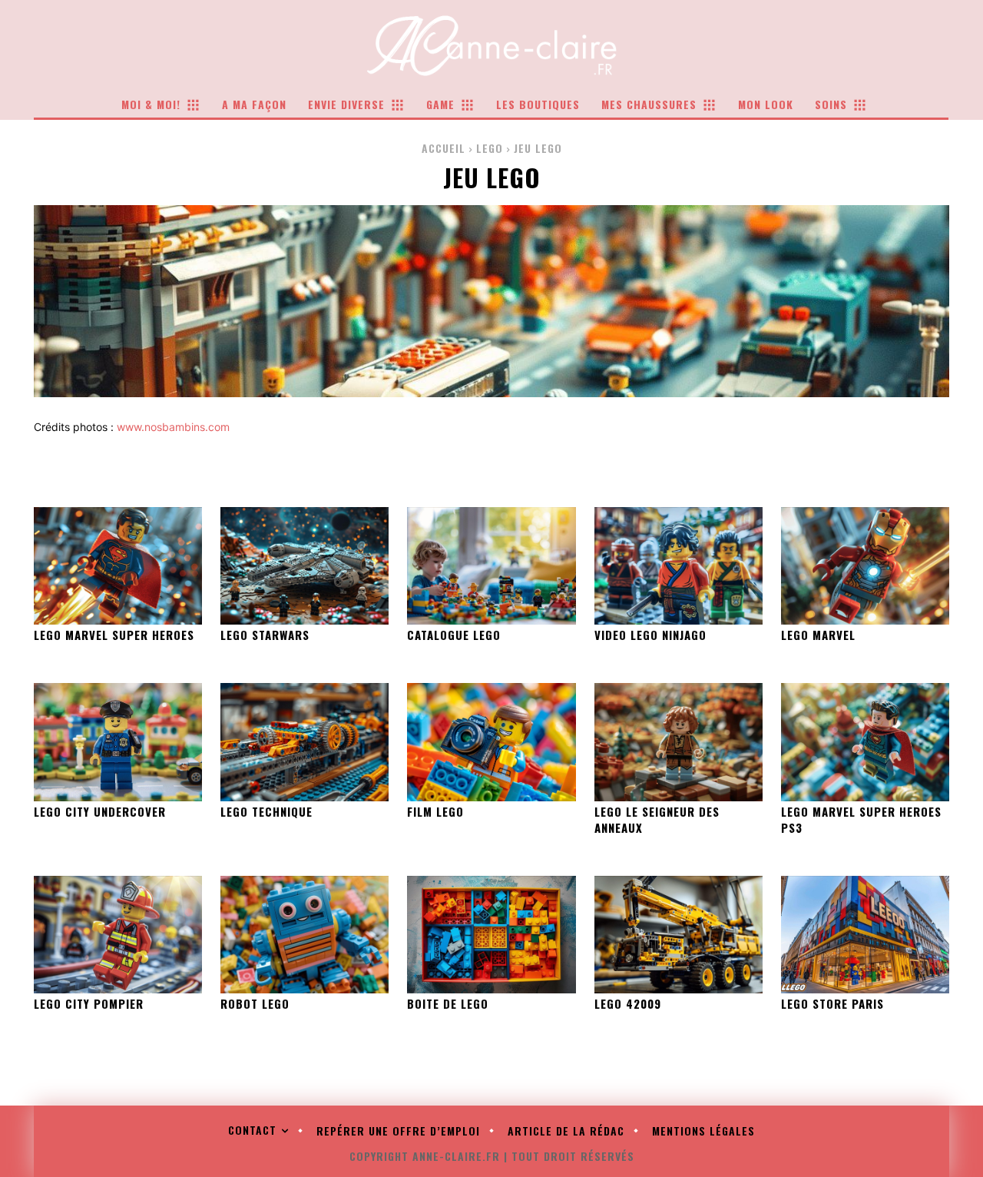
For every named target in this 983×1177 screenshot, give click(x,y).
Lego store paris (832, 1003)
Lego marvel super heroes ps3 (861, 819)
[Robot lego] (304, 934)
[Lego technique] (304, 742)
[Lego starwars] (304, 566)
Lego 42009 (627, 1003)
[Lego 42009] (678, 934)
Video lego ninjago (650, 634)
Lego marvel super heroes (114, 634)
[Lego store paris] (865, 934)
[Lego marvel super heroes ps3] (865, 742)
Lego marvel (818, 634)
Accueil (443, 148)
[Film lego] (491, 742)
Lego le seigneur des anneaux (657, 819)
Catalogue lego (454, 634)
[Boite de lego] (491, 934)
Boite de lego (447, 1003)
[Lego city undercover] (118, 742)
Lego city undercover (100, 811)
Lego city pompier (89, 1003)
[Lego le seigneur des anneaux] (678, 742)
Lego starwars (264, 634)
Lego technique (266, 811)
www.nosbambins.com (173, 426)
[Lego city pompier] (118, 934)
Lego (489, 148)
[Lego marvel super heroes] (118, 566)
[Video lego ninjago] (678, 566)
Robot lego (255, 1003)
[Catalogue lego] (491, 566)
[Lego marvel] (865, 566)
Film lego (435, 811)
